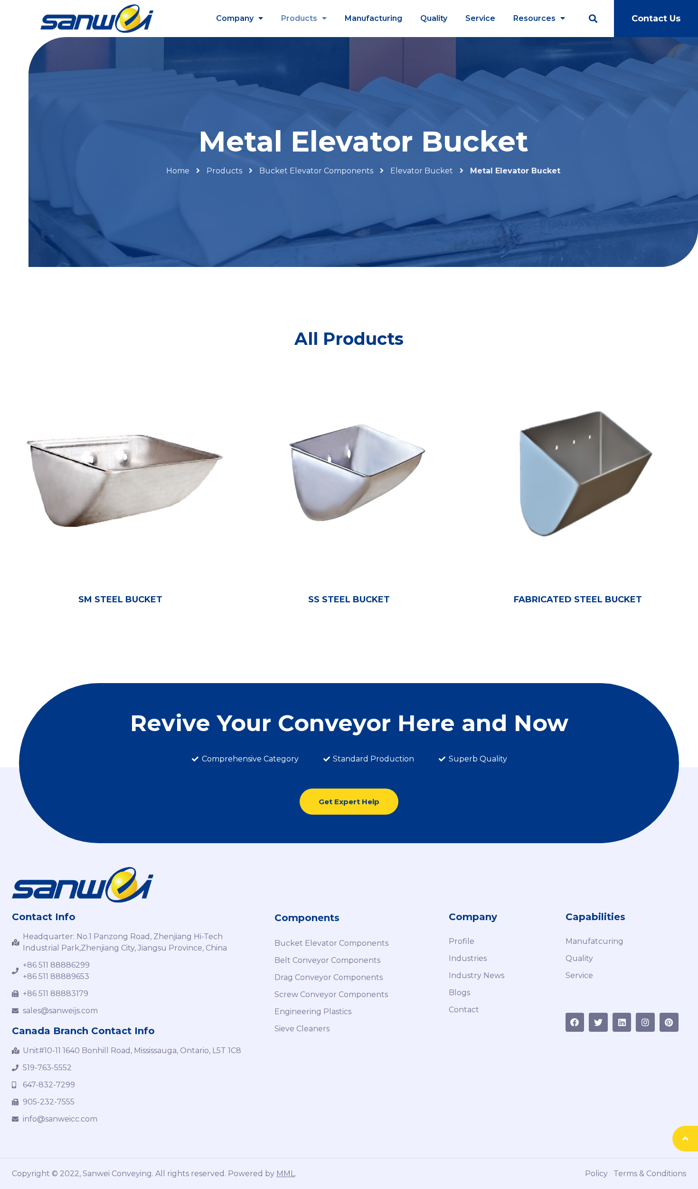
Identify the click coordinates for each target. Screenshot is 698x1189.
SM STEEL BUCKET (120, 599)
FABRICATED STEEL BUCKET (578, 599)
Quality (433, 18)
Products (299, 18)
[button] (656, 18)
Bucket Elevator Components (316, 170)
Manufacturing (373, 18)
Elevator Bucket (421, 170)
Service (480, 18)
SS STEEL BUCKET (349, 599)
